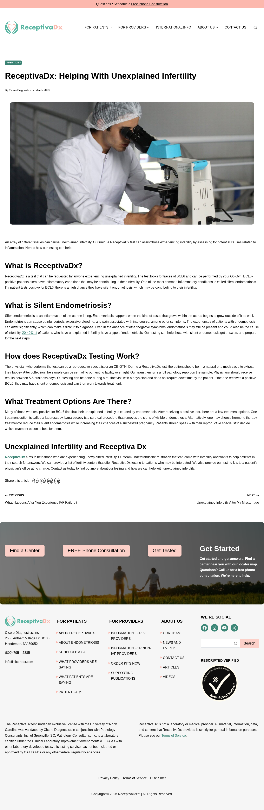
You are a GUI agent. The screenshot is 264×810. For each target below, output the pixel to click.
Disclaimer (158, 778)
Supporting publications (123, 675)
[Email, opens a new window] (57, 481)
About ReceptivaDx (77, 633)
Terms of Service (173, 735)
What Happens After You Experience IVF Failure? (41, 499)
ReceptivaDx (15, 457)
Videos (169, 677)
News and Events (172, 645)
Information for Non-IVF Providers (131, 650)
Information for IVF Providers (129, 635)
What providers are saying (78, 664)
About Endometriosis (79, 642)
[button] (98, 27)
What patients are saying (76, 679)
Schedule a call (74, 652)
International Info (173, 27)
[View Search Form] (255, 27)
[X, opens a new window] (43, 481)
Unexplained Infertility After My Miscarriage (228, 499)
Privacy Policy (108, 778)
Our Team (171, 633)
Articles (171, 667)
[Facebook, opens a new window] (35, 481)
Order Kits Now (125, 663)
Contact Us (235, 27)
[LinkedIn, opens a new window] (50, 481)
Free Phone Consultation (149, 4)
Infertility (13, 62)
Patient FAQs (70, 692)
